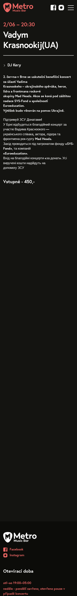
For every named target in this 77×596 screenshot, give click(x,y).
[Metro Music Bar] (18, 7)
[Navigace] (71, 7)
